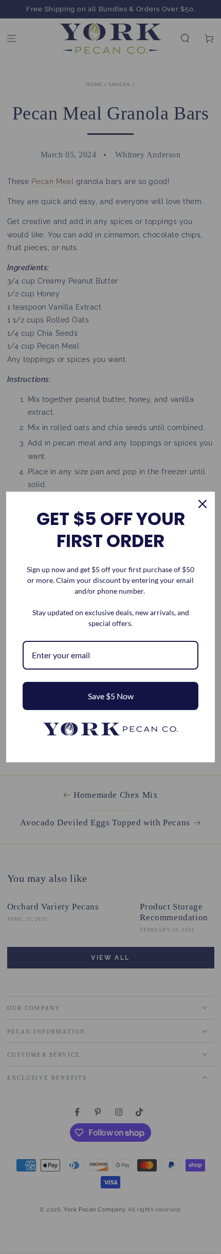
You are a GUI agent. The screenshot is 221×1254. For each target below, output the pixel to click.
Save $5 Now (111, 696)
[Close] (202, 504)
